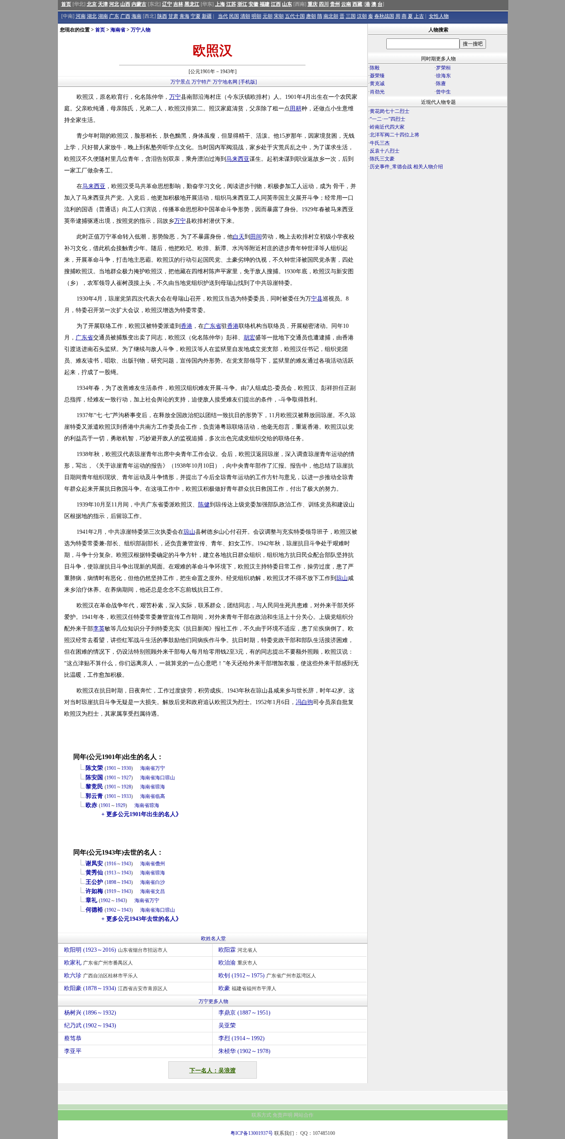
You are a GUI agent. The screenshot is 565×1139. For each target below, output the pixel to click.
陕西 (162, 16)
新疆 (207, 16)
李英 (99, 629)
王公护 (94, 882)
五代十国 (295, 16)
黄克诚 (377, 83)
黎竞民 (94, 786)
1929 (120, 805)
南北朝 (330, 16)
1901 (111, 768)
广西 (125, 16)
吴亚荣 (227, 1025)
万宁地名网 (225, 82)
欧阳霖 (237, 950)
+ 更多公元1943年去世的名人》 (141, 919)
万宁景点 (180, 82)
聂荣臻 (377, 76)
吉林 (178, 4)
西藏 (357, 4)
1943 (126, 864)
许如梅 (94, 891)
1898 (111, 882)
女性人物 (439, 16)
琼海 (160, 787)
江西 (276, 4)
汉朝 (362, 16)
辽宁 (167, 4)
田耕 (296, 108)
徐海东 (443, 76)
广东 (114, 16)
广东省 (212, 326)
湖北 (92, 16)
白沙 (160, 882)
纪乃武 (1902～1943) (90, 1025)
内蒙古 (139, 4)
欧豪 (247, 988)
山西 (125, 4)
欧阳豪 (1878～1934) (116, 988)
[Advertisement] (437, 243)
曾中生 (443, 92)
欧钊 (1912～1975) (267, 975)
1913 (111, 873)
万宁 (175, 97)
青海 (184, 16)
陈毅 (375, 68)
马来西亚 (237, 159)
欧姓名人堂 (213, 938)
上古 (419, 16)
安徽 (254, 4)
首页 (66, 4)
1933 (126, 796)
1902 (105, 900)
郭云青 (94, 796)
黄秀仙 (94, 872)
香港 (186, 326)
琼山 (189, 532)
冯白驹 (304, 702)
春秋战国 (384, 16)
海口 (160, 778)
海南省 (117, 30)
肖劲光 (377, 92)
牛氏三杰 (380, 143)
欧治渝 (237, 963)
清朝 (245, 16)
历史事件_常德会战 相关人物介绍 (406, 167)
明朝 (256, 16)
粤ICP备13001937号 (251, 1133)
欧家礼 (98, 963)
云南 (346, 4)
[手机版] (248, 82)
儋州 (160, 864)
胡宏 (249, 337)
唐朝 (311, 16)
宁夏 (196, 16)
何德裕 (94, 910)
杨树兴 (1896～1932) (90, 1013)
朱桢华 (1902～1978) (244, 1051)
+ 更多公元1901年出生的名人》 (141, 814)
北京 (92, 4)
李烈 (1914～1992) (241, 1038)
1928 (126, 787)
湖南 (103, 16)
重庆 (313, 4)
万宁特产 (201, 82)
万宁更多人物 (213, 1001)
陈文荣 (94, 768)
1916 (111, 864)
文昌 (160, 891)
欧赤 (91, 805)
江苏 (231, 4)
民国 (234, 16)
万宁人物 (141, 30)
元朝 (268, 16)
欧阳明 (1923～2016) (116, 950)
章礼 (91, 900)
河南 (81, 16)
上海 (220, 4)
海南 (136, 16)
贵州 (335, 4)
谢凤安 (94, 863)
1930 (126, 768)
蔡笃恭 (72, 1038)
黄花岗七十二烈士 (389, 111)
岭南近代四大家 (387, 127)
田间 (256, 237)
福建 (265, 4)
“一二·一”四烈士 (387, 119)
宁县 (317, 299)
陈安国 (94, 777)
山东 (287, 4)
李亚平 (72, 1051)
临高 (160, 796)
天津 (103, 4)
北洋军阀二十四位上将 (394, 135)
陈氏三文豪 (382, 159)
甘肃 (173, 16)
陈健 (204, 504)
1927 (126, 778)
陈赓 (441, 83)
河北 (114, 4)
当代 (223, 16)
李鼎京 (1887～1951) (244, 1013)
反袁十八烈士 (385, 151)
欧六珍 (101, 975)
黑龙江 (191, 4)
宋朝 (279, 16)
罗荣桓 (443, 68)
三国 (351, 16)
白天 (238, 237)
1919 (111, 891)
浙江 (242, 4)
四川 (324, 4)
